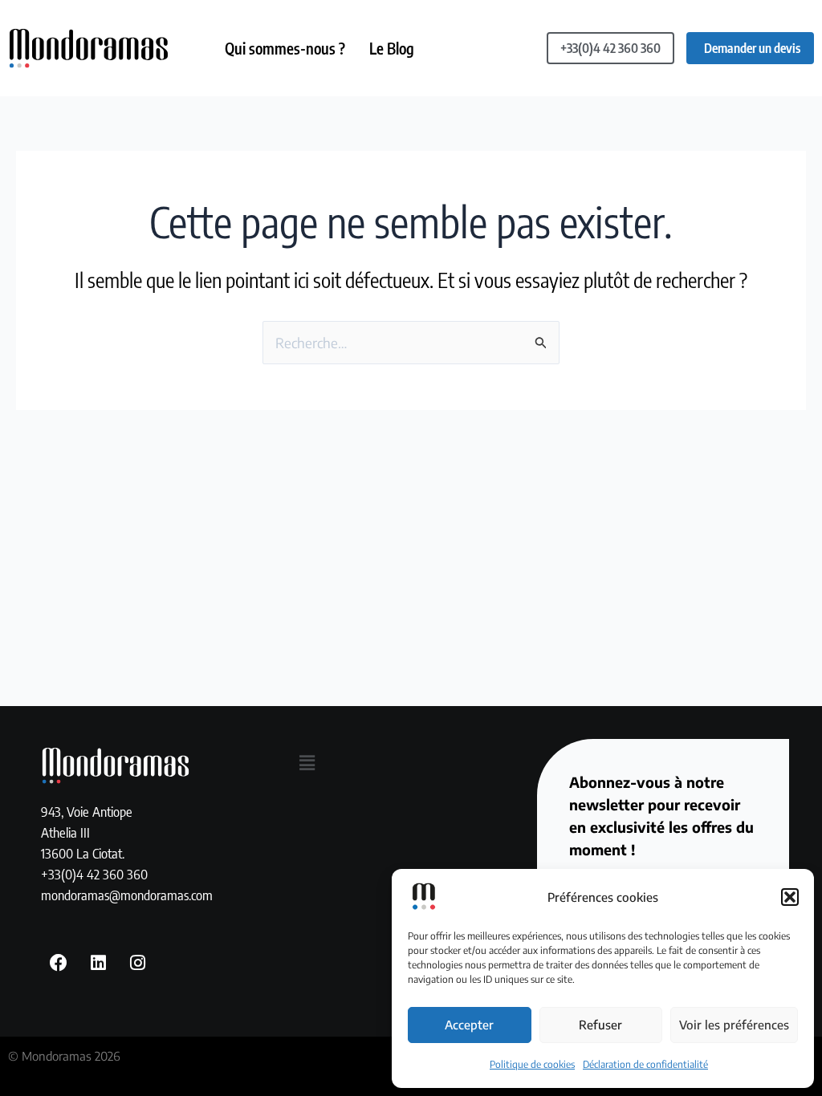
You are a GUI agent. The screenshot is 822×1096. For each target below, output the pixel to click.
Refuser (600, 1024)
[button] (790, 897)
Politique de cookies (532, 1064)
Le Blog (391, 48)
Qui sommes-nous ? (285, 48)
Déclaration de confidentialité (645, 1064)
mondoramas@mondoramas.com (127, 894)
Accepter (469, 1024)
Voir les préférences (734, 1024)
